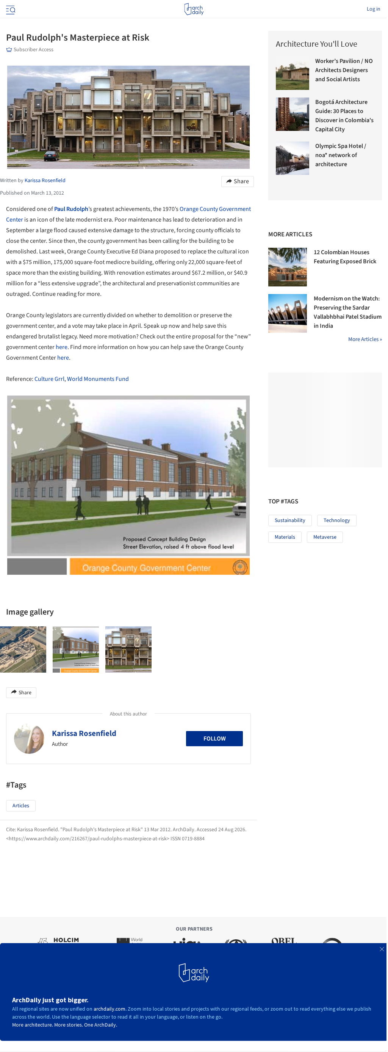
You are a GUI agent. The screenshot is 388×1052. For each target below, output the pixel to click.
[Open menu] (10, 9)
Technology (337, 520)
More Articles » (365, 339)
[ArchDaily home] (193, 9)
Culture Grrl (49, 379)
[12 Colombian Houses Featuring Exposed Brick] (287, 267)
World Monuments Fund (98, 379)
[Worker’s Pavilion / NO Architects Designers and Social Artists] (292, 73)
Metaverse (324, 537)
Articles (21, 806)
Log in (373, 9)
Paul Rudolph (71, 209)
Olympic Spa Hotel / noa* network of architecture (340, 155)
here (61, 347)
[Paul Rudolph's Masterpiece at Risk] (23, 649)
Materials (285, 537)
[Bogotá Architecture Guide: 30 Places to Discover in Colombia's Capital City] (292, 114)
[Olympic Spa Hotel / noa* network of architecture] (292, 158)
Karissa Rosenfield (84, 733)
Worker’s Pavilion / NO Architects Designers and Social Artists (344, 70)
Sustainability (290, 520)
